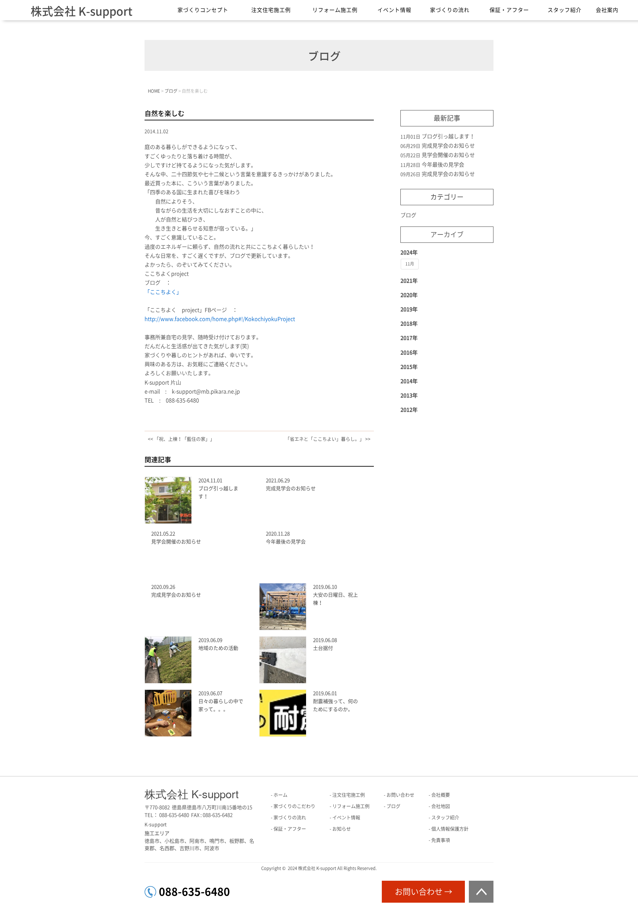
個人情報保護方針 (450, 829)
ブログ (408, 215)
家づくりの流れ (450, 10)
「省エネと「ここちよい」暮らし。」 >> (328, 439)
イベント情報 (394, 10)
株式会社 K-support (81, 11)
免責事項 (440, 840)
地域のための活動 (218, 648)
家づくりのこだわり (294, 806)
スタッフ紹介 (565, 10)
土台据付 (323, 648)
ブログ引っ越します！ (448, 136)
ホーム (280, 795)
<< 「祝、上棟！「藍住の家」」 (181, 439)
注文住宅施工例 (271, 10)
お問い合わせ (400, 795)
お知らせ (341, 829)
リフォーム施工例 (335, 10)
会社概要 (440, 795)
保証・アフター (509, 10)
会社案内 (607, 10)
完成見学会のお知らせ (291, 488)
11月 (409, 264)
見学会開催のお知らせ (176, 541)
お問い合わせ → (423, 892)
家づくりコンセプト (202, 10)
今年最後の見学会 (286, 541)
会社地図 (440, 806)
